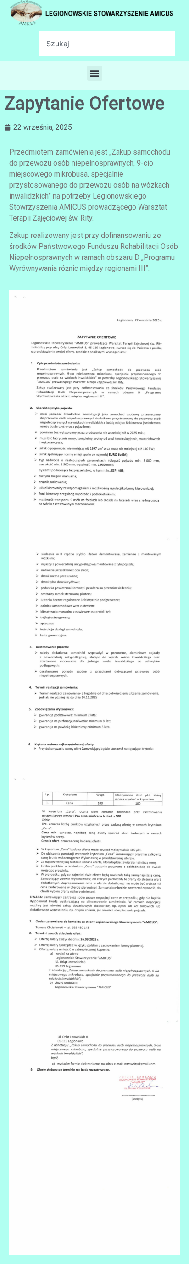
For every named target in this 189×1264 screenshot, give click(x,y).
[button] (94, 73)
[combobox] (107, 43)
